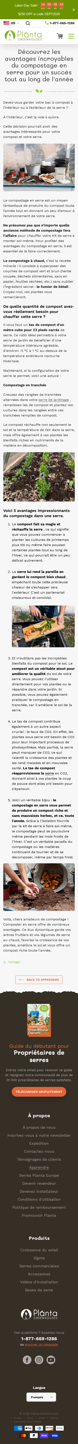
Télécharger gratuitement (39, 1091)
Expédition (39, 1143)
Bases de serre (39, 1290)
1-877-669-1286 (62, 23)
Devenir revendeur (39, 1183)
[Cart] (58, 35)
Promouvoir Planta (39, 1215)
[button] (71, 35)
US (13, 23)
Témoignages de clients (39, 1159)
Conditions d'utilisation (39, 1199)
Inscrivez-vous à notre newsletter (39, 1135)
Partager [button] (14, 962)
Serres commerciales (39, 1266)
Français (37, 1397)
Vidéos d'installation (39, 1282)
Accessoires (39, 1274)
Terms (30, 1418)
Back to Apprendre (42, 979)
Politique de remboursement (39, 1207)
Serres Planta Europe (39, 1175)
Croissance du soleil (39, 1250)
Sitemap (54, 1418)
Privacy (17, 1418)
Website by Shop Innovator (28, 1421)
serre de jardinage (54, 400)
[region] (39, 9)
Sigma (39, 1258)
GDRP (42, 1418)
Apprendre (39, 1167)
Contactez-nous (39, 1151)
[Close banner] (74, 10)
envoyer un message (41, 1344)
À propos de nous (39, 1127)
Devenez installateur (39, 1191)
